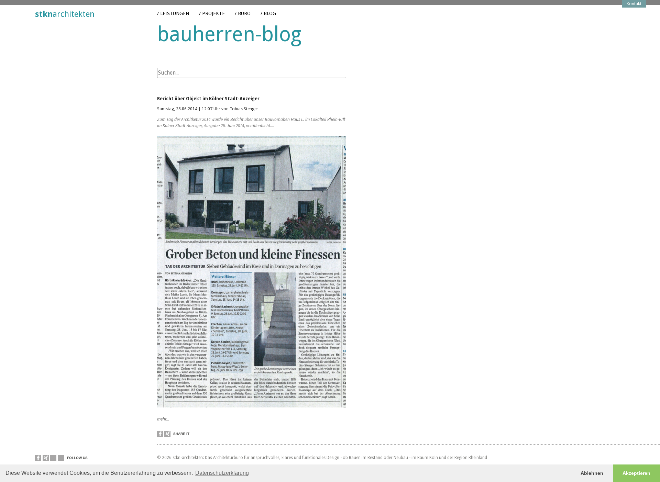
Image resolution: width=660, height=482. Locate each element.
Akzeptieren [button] (636, 473)
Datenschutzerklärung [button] (222, 473)
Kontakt (634, 3)
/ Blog (268, 13)
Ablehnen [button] (592, 473)
